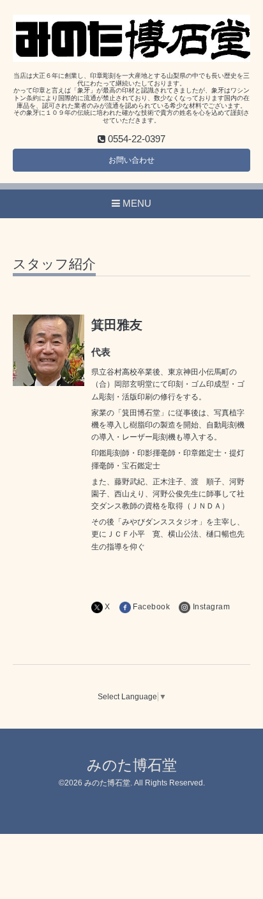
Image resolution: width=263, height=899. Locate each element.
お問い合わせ (131, 160)
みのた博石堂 (132, 765)
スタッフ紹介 (54, 264)
